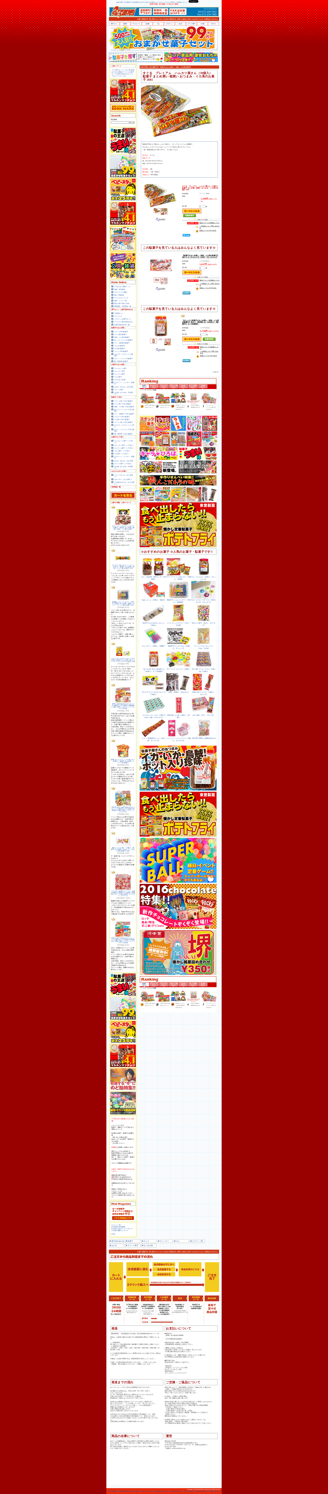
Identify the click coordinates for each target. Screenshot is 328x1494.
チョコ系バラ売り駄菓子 (122, 404)
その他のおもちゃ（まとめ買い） (124, 483)
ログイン (185, 2)
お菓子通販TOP (113, 1491)
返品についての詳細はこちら (209, 223)
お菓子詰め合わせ (123, 74)
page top (216, 372)
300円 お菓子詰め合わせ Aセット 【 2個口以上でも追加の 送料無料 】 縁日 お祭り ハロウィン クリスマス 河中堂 (123, 706)
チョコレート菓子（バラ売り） (123, 441)
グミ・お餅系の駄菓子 (122, 343)
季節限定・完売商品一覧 (122, 306)
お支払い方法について (176, 1491)
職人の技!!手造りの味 (121, 303)
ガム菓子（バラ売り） (122, 454)
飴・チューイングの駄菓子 (123, 340)
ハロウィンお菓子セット (122, 319)
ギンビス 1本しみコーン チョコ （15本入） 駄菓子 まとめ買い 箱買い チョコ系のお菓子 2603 (123, 566)
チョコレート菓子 (120, 368)
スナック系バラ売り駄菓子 (123, 401)
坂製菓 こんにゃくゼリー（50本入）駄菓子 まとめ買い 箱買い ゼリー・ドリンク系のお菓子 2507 (123, 603)
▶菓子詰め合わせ (117, 1241)
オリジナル (118, 316)
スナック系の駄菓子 (121, 332)
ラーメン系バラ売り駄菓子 (123, 422)
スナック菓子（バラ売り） (123, 464)
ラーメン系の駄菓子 (121, 351)
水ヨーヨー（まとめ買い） (123, 479)
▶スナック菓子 (132, 1245)
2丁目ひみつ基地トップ (122, 286)
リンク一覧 (117, 1225)
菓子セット (120, 70)
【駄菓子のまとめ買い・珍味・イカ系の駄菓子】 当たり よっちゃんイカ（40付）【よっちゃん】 (200, 256)
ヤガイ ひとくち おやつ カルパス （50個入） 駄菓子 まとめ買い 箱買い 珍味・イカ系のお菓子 (123, 527)
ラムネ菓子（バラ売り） (122, 451)
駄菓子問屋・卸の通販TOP (124, 2)
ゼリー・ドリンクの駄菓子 (123, 358)
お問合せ (172, 2)
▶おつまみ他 (147, 1245)
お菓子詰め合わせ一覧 (122, 325)
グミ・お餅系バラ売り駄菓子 (124, 414)
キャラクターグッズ (121, 298)
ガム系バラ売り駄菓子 (122, 419)
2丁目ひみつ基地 (188, 1491)
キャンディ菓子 (119, 371)
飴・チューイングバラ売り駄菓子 (124, 410)
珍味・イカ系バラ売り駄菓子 (124, 407)
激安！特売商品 (119, 289)
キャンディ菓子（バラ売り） (124, 445)
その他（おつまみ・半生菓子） (123, 393)
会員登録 (178, 2)
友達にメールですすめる (207, 230)
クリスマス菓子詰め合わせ (123, 322)
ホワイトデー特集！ (121, 292)
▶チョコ (145, 1241)
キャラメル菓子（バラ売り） (124, 448)
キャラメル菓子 (119, 374)
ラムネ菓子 (118, 377)
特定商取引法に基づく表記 (140, 2)
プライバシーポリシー (147, 1491)
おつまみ (115, 72)
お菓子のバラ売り (117, 437)
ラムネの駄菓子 (119, 346)
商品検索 (114, 119)
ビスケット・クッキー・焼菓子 (124, 383)
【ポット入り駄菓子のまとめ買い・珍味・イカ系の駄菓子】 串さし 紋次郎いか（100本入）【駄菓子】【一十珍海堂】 (200, 322)
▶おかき (113, 1245)
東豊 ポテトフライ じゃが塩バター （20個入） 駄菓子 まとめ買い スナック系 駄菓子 (123, 761)
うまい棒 (127, 70)
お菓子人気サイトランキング (123, 1229)
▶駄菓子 (129, 1241)
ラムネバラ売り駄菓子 (122, 417)
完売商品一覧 (116, 487)
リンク (201, 19)
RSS (114, 1234)
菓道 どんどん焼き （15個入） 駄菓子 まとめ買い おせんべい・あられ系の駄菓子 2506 (123, 849)
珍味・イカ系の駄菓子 (122, 337)
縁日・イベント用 (120, 301)
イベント (126, 72)
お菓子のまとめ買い (118, 364)
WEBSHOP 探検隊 (119, 1227)
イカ (113, 70)
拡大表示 (162, 219)
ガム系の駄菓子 (119, 348)
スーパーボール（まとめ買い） (123, 476)
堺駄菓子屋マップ (215, 1491)
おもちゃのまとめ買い (119, 471)
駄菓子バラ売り (116, 397)
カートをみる (159, 2)
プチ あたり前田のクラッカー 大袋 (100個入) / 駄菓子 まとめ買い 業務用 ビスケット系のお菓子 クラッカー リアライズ (123, 893)
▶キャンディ (163, 1241)
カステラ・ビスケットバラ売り (124, 426)
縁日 (133, 70)
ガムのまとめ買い (120, 380)
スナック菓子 (119, 390)
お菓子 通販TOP (142, 19)
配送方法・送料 (175, 19)
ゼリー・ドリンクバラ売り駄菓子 (124, 430)
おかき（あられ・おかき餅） (124, 387)
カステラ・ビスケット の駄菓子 (123, 355)
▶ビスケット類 (196, 1241)
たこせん (123, 76)
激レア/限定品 (119, 295)
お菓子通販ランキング (120, 1230)
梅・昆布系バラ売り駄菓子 (123, 434)
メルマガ (166, 2)
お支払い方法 (186, 19)
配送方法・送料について (162, 1491)
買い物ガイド (153, 19)
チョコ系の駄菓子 (120, 334)
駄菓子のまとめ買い (118, 328)
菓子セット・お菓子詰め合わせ (122, 309)
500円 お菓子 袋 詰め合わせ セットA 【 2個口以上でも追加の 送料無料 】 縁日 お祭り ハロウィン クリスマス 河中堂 (123, 940)
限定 (120, 72)
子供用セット (119, 313)
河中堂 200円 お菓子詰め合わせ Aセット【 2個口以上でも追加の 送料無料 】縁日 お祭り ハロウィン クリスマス (123, 809)
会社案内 (151, 2)
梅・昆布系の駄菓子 (121, 361)
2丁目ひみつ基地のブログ (201, 1491)
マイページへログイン (210, 8)
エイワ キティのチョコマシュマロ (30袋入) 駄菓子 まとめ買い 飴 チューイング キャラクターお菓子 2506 (123, 660)
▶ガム (177, 1241)
